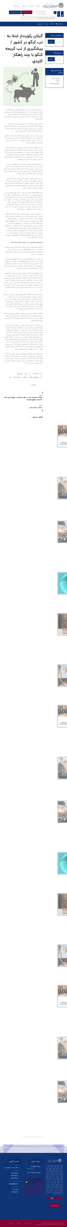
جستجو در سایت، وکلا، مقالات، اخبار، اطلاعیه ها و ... (34, 13)
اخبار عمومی (19, 373)
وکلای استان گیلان (55, 79)
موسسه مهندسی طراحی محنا (41, 1224)
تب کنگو (25, 377)
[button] (62, 12)
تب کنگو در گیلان (17, 377)
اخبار (26, 373)
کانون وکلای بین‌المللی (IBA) (25, 1146)
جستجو (51, 41)
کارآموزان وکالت (54, 84)
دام (10, 377)
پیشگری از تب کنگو (34, 377)
